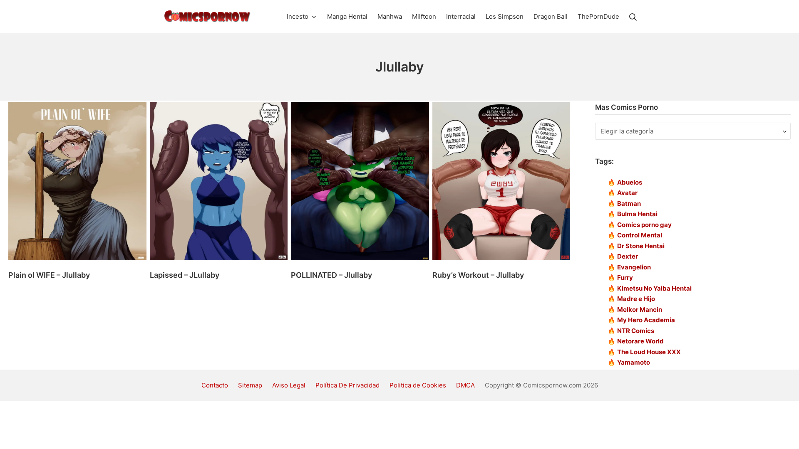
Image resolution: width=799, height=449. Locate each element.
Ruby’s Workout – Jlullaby (478, 275)
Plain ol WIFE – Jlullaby (49, 275)
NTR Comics (635, 331)
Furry (625, 277)
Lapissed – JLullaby (184, 275)
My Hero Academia (646, 320)
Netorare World (640, 341)
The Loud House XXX (649, 352)
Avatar (627, 193)
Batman (629, 203)
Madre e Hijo (636, 299)
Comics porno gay (644, 225)
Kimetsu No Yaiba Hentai (654, 288)
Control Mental (639, 235)
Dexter (627, 256)
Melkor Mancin (639, 309)
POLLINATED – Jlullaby (331, 275)
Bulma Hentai (637, 214)
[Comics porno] (207, 16)
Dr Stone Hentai (641, 246)
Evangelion (634, 267)
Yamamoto (633, 362)
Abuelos (629, 182)
